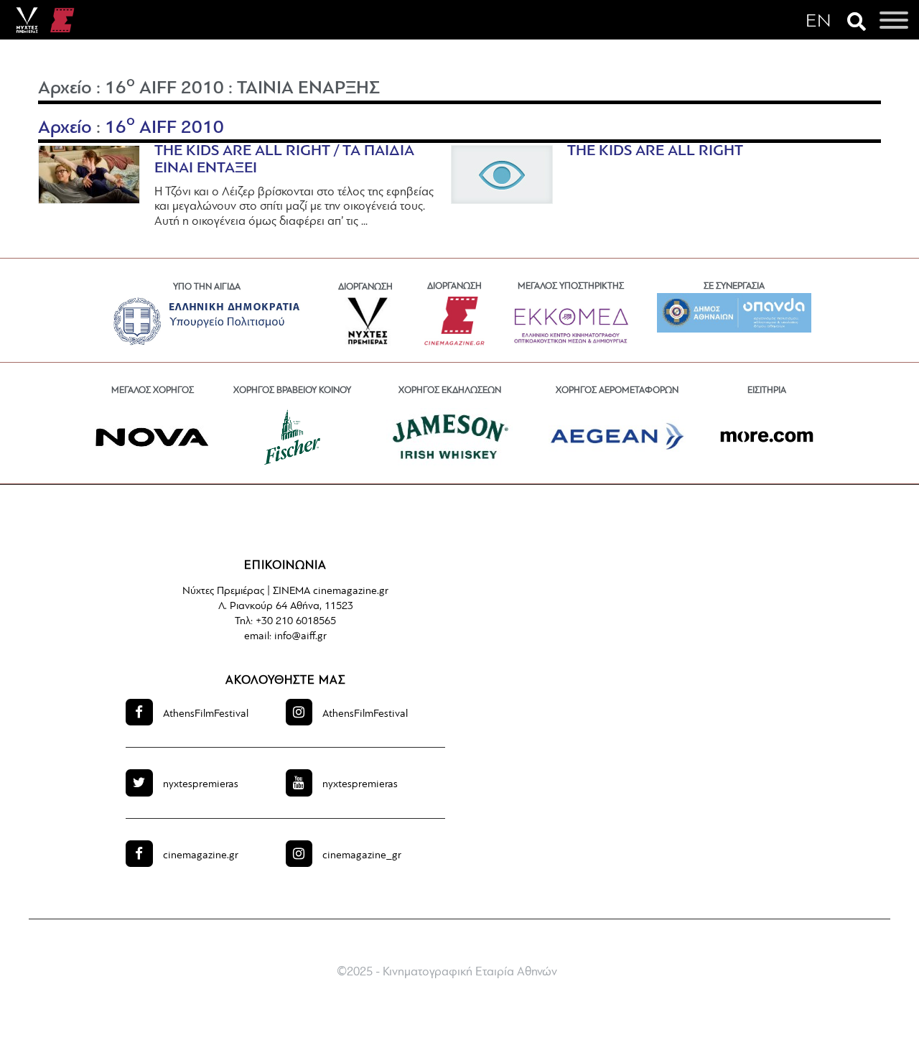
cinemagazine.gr (200, 855)
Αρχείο (65, 88)
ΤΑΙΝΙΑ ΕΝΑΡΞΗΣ (308, 88)
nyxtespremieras (200, 784)
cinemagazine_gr (361, 855)
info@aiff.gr (300, 636)
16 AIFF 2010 (164, 88)
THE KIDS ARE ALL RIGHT (655, 151)
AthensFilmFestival (205, 714)
